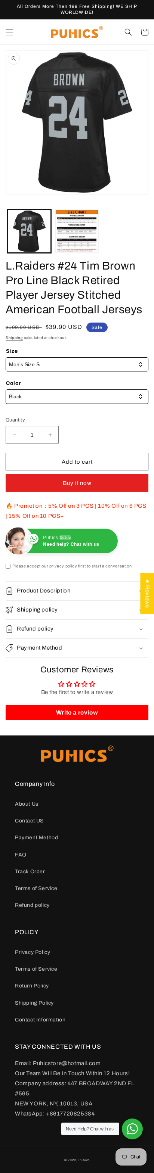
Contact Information (40, 1020)
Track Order (30, 871)
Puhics (84, 1160)
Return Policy (32, 986)
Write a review (77, 712)
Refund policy (32, 905)
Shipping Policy (34, 1003)
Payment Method (36, 837)
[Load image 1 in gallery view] (29, 231)
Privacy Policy (32, 952)
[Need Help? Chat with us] (132, 1128)
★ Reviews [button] (147, 593)
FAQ (21, 855)
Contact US (29, 821)
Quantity (15, 420)
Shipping (14, 338)
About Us (26, 804)
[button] (9, 32)
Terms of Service (36, 888)
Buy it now (77, 483)
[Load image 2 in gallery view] (77, 231)
